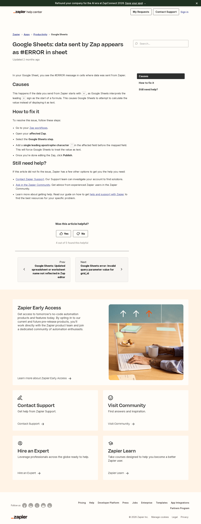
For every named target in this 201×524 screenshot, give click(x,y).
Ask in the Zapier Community (33, 184)
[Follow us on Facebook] (24, 505)
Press (125, 502)
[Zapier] (19, 517)
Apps (27, 34)
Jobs (135, 502)
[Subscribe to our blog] (49, 505)
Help (91, 502)
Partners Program (179, 508)
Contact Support (29, 423)
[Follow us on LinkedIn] (30, 505)
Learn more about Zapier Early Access (42, 378)
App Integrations (180, 502)
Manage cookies (160, 517)
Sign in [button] (184, 12)
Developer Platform (108, 502)
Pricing (82, 502)
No (83, 233)
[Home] (27, 12)
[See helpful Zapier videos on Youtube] (43, 505)
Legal (175, 517)
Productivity (40, 34)
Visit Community (119, 423)
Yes (66, 233)
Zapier (16, 34)
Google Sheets (59, 34)
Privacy (184, 517)
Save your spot (134, 3)
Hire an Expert (27, 473)
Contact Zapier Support (30, 179)
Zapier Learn (116, 473)
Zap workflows (38, 127)
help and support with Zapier (107, 194)
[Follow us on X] (37, 505)
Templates (162, 502)
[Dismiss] (197, 3)
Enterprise (146, 502)
